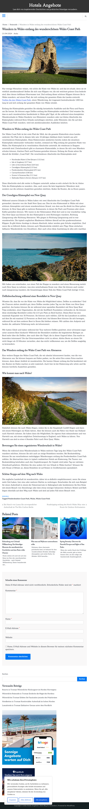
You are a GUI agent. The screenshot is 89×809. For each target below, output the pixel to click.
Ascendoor (53, 806)
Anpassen (12, 800)
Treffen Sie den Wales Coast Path (16, 100)
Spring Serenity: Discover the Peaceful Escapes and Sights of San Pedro (72, 544)
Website (8, 637)
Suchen (5, 674)
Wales (32, 499)
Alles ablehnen (26, 800)
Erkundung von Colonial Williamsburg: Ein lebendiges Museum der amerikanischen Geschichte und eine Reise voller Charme (13, 547)
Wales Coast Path (43, 499)
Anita (16, 34)
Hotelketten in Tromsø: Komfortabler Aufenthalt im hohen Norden (28, 702)
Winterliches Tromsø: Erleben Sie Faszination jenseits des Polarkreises (29, 698)
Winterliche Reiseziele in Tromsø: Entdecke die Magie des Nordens (28, 694)
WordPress (71, 806)
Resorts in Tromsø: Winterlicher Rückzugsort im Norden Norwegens (29, 690)
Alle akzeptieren (41, 800)
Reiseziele (5, 496)
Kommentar (11, 590)
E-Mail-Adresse (12, 628)
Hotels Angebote (45, 5)
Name (8, 619)
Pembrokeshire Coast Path (18, 499)
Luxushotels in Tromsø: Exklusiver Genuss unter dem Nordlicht (27, 705)
